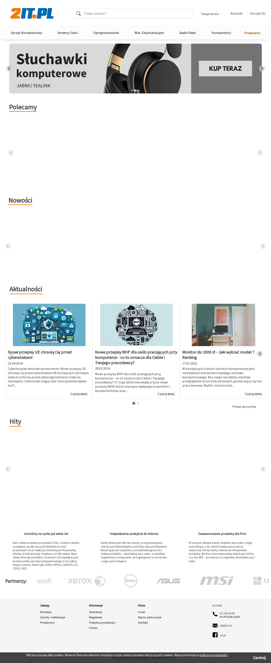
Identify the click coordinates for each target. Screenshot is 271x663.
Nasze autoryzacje (150, 617)
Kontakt (237, 13)
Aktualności (26, 289)
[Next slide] (262, 69)
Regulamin (95, 617)
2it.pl (223, 635)
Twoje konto (210, 14)
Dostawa (45, 612)
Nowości (20, 200)
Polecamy (23, 107)
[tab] (132, 90)
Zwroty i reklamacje (52, 617)
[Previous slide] (9, 69)
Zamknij (259, 657)
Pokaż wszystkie (244, 407)
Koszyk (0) (257, 13)
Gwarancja (95, 612)
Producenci (252, 33)
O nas (141, 612)
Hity (15, 421)
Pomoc (93, 628)
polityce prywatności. (214, 655)
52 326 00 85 (227, 613)
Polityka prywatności (102, 622)
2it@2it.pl (226, 625)
